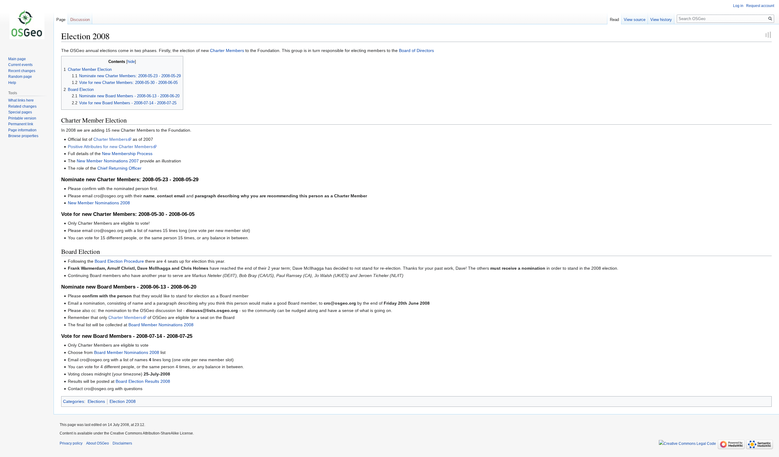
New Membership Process (127, 153)
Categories (73, 401)
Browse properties (23, 136)
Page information (22, 130)
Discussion (80, 19)
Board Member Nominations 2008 (161, 324)
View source (634, 19)
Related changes (22, 106)
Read (614, 19)
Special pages (20, 112)
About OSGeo (97, 443)
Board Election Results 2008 (143, 381)
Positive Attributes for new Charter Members (110, 146)
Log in (738, 6)
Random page (20, 76)
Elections (96, 401)
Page (60, 19)
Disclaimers (122, 443)
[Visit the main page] (26, 24)
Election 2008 (123, 401)
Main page (17, 59)
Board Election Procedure (119, 261)
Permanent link (20, 124)
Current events (20, 65)
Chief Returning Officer (119, 168)
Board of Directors (416, 50)
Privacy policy (71, 443)
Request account (760, 6)
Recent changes (21, 71)
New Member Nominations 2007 (108, 160)
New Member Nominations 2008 (99, 202)
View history (661, 19)
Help (12, 83)
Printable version (22, 118)
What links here (21, 100)
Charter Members (227, 50)
